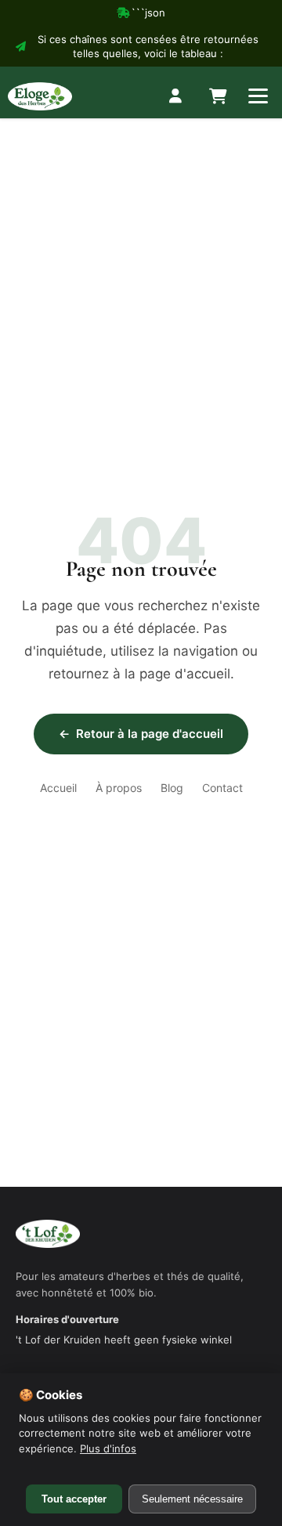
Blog (172, 787)
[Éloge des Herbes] (40, 96)
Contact (222, 787)
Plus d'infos (108, 1448)
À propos (119, 787)
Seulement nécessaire (192, 1499)
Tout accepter (74, 1499)
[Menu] (258, 96)
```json (148, 12)
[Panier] (217, 96)
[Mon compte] (176, 96)
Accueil (58, 787)
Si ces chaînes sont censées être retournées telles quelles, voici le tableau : (148, 46)
